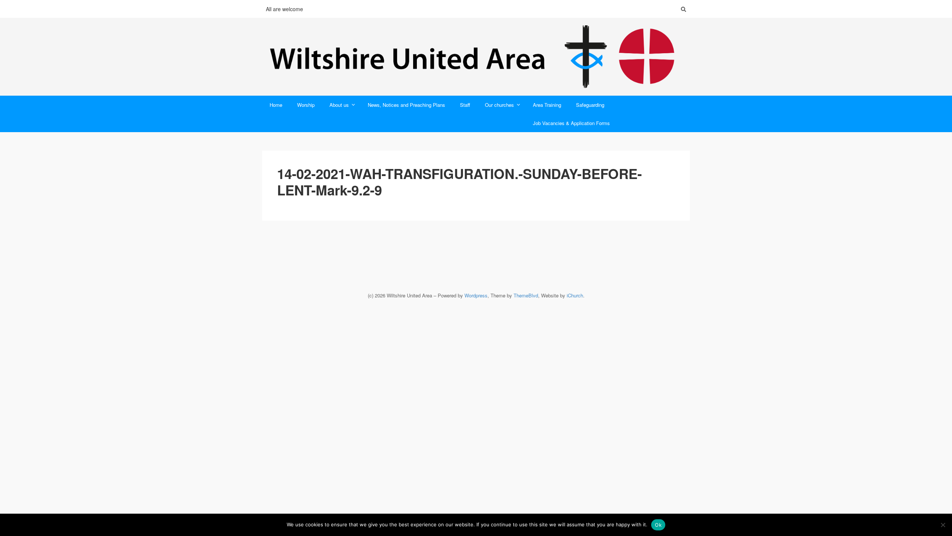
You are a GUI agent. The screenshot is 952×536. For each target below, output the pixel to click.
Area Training (547, 104)
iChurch (575, 295)
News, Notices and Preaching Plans (406, 104)
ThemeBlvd (526, 295)
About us (339, 104)
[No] (942, 525)
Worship (306, 104)
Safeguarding (590, 104)
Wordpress (476, 295)
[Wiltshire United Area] (476, 56)
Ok (658, 525)
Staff (465, 104)
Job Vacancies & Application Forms (571, 123)
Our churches (499, 104)
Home (276, 104)
